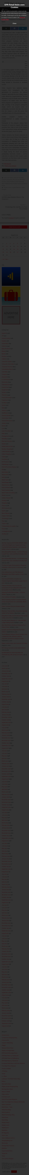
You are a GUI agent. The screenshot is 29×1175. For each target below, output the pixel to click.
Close (14, 23)
